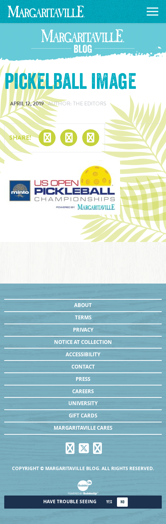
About (83, 305)
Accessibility (83, 354)
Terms (83, 317)
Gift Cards (83, 415)
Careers (83, 391)
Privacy (83, 329)
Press (83, 378)
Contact (83, 366)
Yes (109, 502)
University (83, 403)
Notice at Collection (83, 342)
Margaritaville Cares (83, 427)
